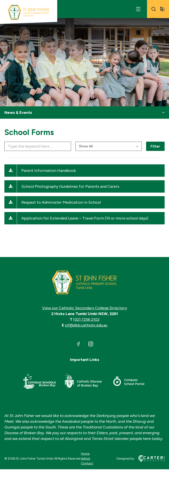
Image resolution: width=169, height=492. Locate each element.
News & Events (18, 112)
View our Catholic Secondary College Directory (84, 308)
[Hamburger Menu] (138, 9)
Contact (87, 463)
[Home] (84, 282)
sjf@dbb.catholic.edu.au (86, 325)
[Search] (153, 9)
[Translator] (162, 9)
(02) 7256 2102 (86, 319)
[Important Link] (39, 382)
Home (85, 454)
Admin (85, 458)
